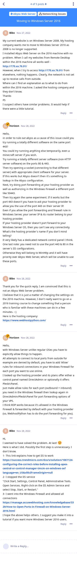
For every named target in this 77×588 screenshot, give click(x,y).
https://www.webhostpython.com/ (24, 320)
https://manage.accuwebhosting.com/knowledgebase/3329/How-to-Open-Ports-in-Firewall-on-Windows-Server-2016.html (38, 507)
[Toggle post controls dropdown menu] (71, 113)
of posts (37, 4)
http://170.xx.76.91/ (15, 66)
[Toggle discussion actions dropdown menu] (73, 4)
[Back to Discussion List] (3, 4)
